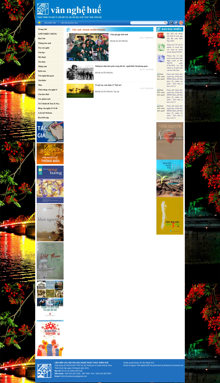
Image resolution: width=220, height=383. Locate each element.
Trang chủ (42, 29)
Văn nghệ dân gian (46, 76)
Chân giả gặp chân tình (119, 34)
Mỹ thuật (42, 57)
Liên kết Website (45, 113)
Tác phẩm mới (44, 99)
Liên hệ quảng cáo (69, 23)
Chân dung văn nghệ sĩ (47, 90)
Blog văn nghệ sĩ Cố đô (47, 108)
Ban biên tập (50, 23)
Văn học (41, 52)
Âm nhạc (42, 62)
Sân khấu (42, 80)
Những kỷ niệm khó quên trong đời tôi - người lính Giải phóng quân (121, 66)
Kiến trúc (42, 71)
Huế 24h (41, 38)
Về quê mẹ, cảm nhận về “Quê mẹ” (108, 85)
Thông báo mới (44, 43)
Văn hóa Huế (43, 94)
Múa (40, 85)
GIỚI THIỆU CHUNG (47, 34)
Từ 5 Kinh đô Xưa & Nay (48, 103)
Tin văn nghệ (43, 48)
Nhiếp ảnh (42, 66)
